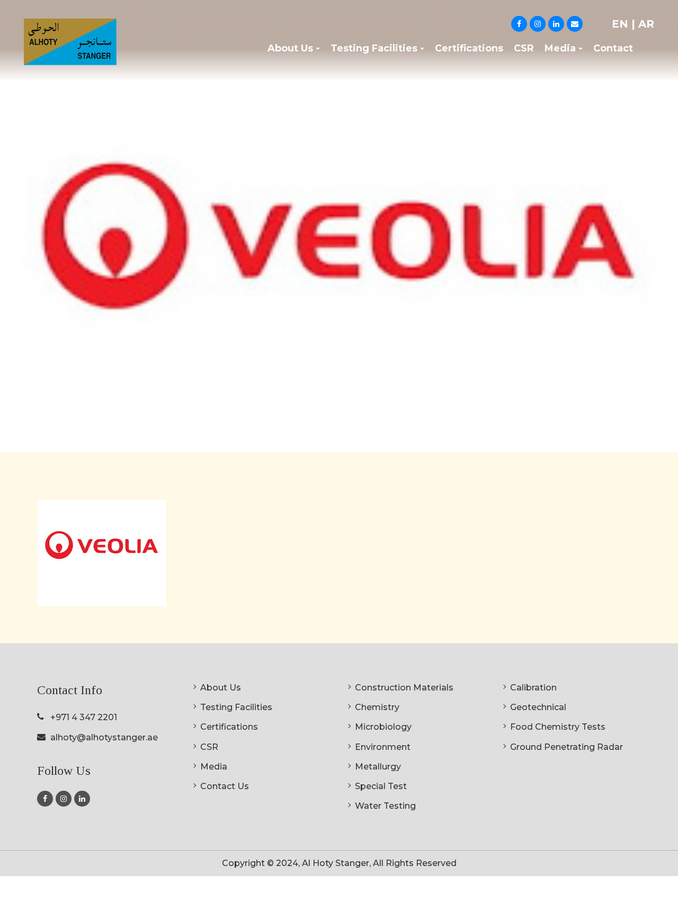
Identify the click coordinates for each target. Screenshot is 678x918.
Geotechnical (538, 707)
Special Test (381, 786)
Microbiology (383, 727)
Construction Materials (404, 688)
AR (646, 24)
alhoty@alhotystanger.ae (104, 737)
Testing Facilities (236, 707)
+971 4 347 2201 (83, 717)
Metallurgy (378, 767)
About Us (220, 688)
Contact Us (224, 786)
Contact (613, 48)
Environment (383, 747)
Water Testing (385, 806)
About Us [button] (290, 48)
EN (621, 24)
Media (213, 767)
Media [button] (560, 48)
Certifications (469, 48)
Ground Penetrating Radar (566, 747)
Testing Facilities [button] (374, 48)
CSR (524, 48)
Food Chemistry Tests (557, 727)
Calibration (533, 688)
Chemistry (377, 707)
